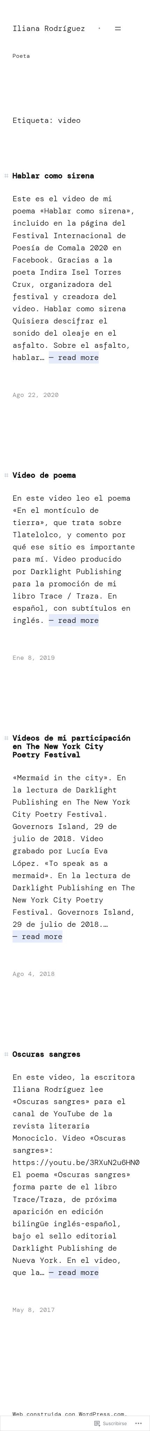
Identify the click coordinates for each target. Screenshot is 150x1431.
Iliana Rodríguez (49, 28)
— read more (74, 357)
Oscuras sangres (47, 1054)
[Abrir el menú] (118, 28)
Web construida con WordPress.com (68, 1414)
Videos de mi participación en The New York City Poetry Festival (71, 746)
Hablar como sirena (53, 176)
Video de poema (44, 475)
